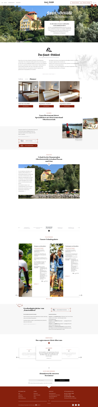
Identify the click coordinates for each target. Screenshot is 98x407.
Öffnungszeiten (11, 2)
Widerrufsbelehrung (22, 398)
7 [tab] (51, 299)
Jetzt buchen (26, 106)
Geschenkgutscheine (62, 309)
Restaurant (36, 393)
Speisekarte (18, 2)
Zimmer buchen (75, 2)
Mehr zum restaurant (23, 136)
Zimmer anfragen (86, 2)
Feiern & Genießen (37, 394)
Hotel (35, 396)
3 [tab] (48, 299)
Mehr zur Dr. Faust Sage (49, 74)
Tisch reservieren (29, 145)
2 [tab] (47, 299)
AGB (19, 393)
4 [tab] (49, 299)
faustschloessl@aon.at (53, 396)
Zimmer (35, 398)
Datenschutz (20, 396)
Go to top (49, 403)
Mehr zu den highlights (29, 324)
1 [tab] (46, 299)
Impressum (20, 394)
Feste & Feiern (29, 140)
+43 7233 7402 (51, 398)
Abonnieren (62, 380)
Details (36, 283)
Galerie (5, 2)
